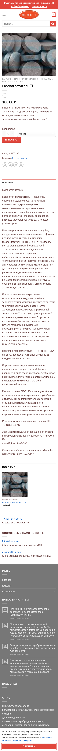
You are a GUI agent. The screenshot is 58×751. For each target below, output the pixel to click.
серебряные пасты (12, 724)
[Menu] (4, 14)
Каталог (6, 79)
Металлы (46, 79)
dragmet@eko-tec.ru (12, 551)
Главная (6, 579)
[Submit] (53, 23)
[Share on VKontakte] (15, 164)
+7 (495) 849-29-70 (20, 6)
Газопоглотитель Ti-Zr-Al (14, 502)
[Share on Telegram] (21, 164)
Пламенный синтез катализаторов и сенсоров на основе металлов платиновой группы (29, 611)
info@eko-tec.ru (39, 6)
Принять (29, 746)
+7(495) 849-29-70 (12, 518)
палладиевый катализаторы (17, 709)
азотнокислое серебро (14, 721)
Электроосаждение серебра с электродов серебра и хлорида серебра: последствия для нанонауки (33, 648)
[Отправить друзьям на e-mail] (10, 164)
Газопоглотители (12, 81)
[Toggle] (54, 585)
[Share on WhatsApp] (5, 164)
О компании (8, 591)
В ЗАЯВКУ (11, 139)
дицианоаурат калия (13, 717)
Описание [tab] (7, 182)
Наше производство (26, 79)
